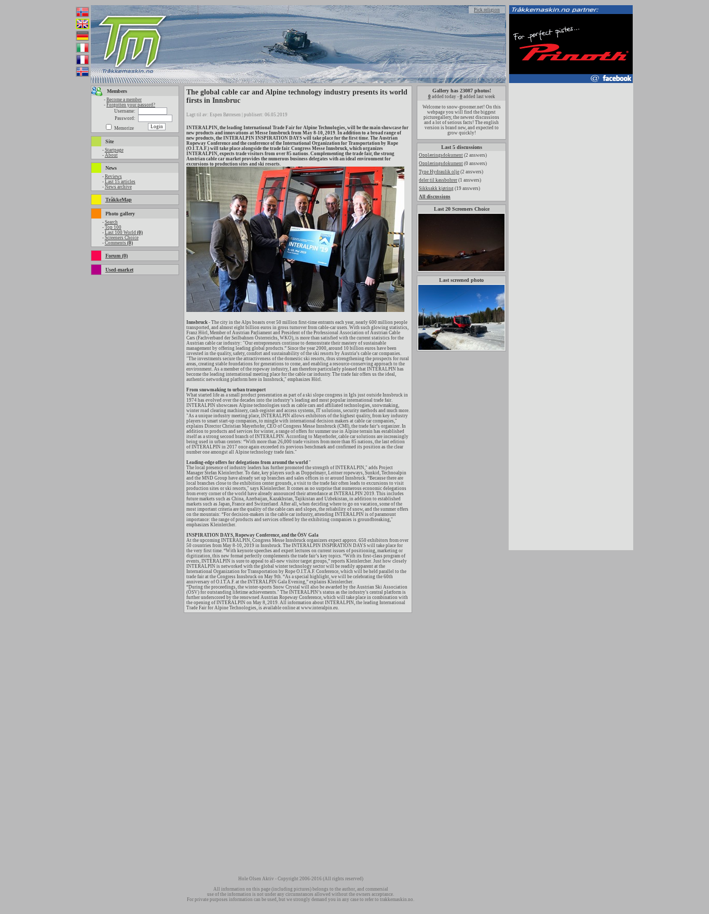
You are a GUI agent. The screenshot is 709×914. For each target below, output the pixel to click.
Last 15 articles (120, 181)
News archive (118, 186)
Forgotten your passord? (130, 104)
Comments (119, 242)
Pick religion (487, 9)
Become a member (124, 99)
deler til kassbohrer (438, 180)
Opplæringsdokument (441, 155)
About (111, 155)
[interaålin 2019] (295, 310)
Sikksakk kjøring (436, 188)
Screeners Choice (122, 237)
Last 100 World (124, 232)
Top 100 (113, 227)
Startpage (114, 150)
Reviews (113, 176)
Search (111, 222)
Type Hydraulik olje (439, 171)
